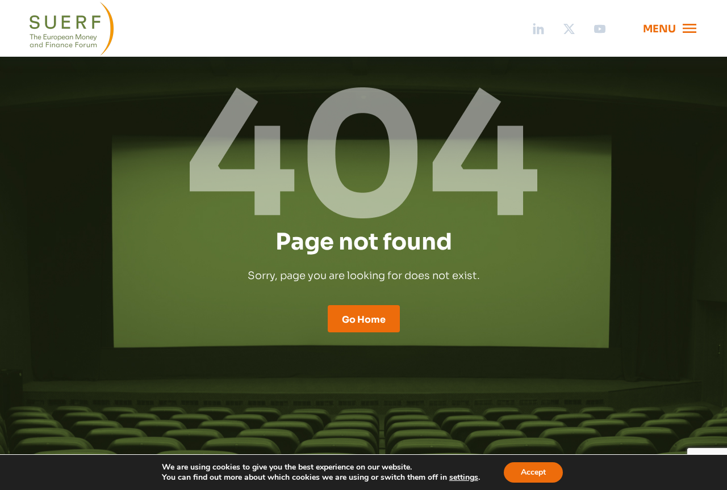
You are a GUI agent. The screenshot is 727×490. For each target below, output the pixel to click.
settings (463, 477)
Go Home (364, 319)
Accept (533, 472)
